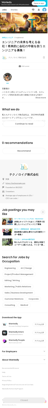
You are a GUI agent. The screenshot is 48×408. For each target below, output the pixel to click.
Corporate (34, 299)
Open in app (39, 3)
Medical (24, 305)
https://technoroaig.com (15, 183)
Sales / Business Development (19, 292)
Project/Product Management (19, 274)
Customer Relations (14, 299)
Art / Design (26, 268)
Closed (24, 400)
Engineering (10, 268)
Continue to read (24, 123)
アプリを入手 (39, 324)
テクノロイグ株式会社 (24, 174)
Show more (40, 97)
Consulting (10, 305)
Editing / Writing (12, 280)
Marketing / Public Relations (18, 286)
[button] (25, 317)
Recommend (24, 150)
